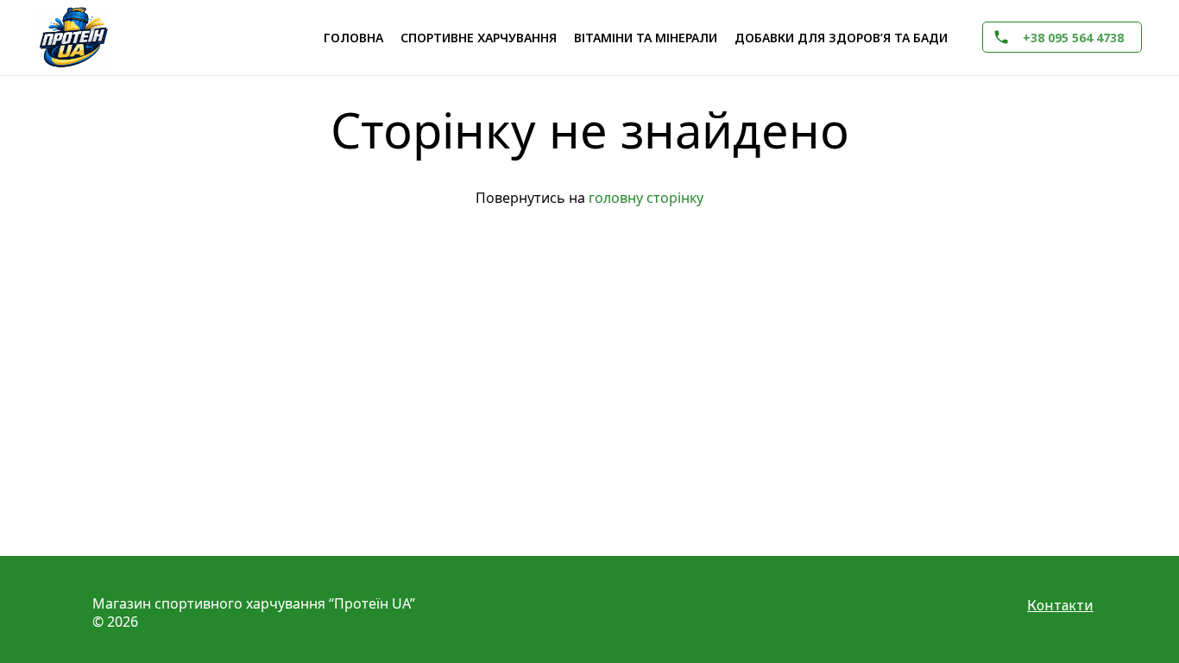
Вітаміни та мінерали (645, 37)
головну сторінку (646, 197)
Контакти (1060, 605)
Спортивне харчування (478, 37)
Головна (353, 37)
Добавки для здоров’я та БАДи (841, 37)
